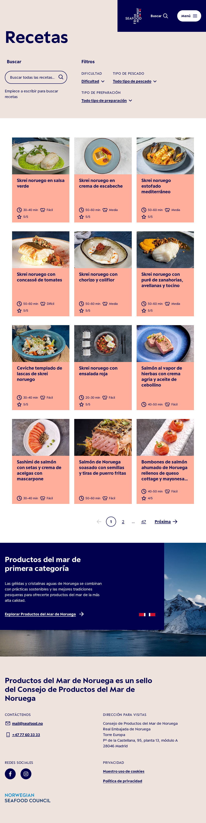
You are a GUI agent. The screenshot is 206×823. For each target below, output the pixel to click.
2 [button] (123, 521)
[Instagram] (26, 773)
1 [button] (111, 521)
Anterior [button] (99, 522)
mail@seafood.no (27, 723)
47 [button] (143, 521)
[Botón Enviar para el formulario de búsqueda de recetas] (61, 77)
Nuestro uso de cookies (123, 771)
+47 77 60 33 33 (26, 734)
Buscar (14, 61)
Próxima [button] (163, 521)
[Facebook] (10, 773)
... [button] (133, 521)
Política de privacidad (122, 781)
